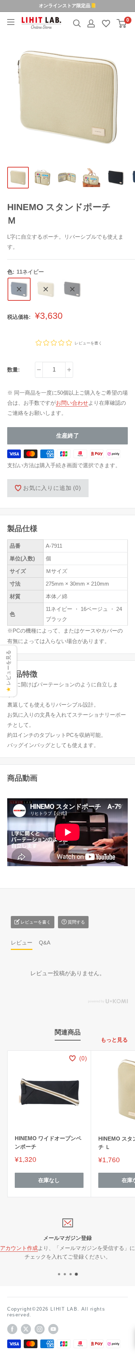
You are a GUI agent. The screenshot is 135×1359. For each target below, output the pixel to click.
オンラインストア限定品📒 (67, 5)
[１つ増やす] (69, 369)
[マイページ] (91, 23)
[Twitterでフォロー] (26, 1329)
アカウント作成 (19, 1248)
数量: (13, 369)
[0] (121, 23)
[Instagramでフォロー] (40, 1329)
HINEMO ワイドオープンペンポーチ (48, 1142)
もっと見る (114, 1040)
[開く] (77, 23)
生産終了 (67, 436)
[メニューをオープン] (10, 22)
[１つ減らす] (38, 369)
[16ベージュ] (45, 289)
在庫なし (49, 1180)
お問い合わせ (72, 403)
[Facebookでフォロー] (12, 1329)
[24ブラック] (72, 289)
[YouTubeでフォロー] (53, 1329)
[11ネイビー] (19, 289)
